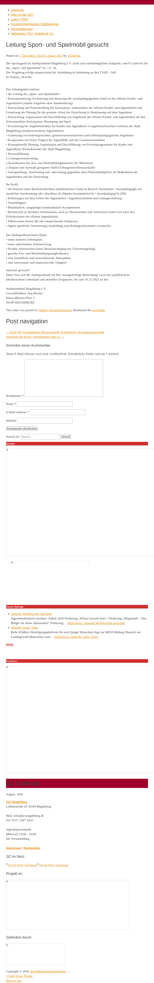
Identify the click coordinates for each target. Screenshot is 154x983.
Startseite (17, 10)
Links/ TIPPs (19, 19)
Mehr (10, 644)
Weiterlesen (96, 623)
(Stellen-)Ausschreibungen (55, 310)
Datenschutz (31, 848)
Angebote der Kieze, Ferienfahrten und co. (35, 336)
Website (11, 420)
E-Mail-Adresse (17, 412)
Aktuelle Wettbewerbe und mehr (31, 614)
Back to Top (13, 980)
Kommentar (14, 396)
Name (11, 404)
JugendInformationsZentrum (48, 971)
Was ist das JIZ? (22, 14)
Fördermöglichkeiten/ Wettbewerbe (35, 24)
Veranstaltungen (22, 29)
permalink (98, 310)
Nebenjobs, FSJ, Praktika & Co (32, 33)
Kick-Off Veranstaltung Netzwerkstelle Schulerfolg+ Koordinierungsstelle (55, 332)
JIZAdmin (74, 55)
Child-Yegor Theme (20, 976)
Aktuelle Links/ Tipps (24, 627)
